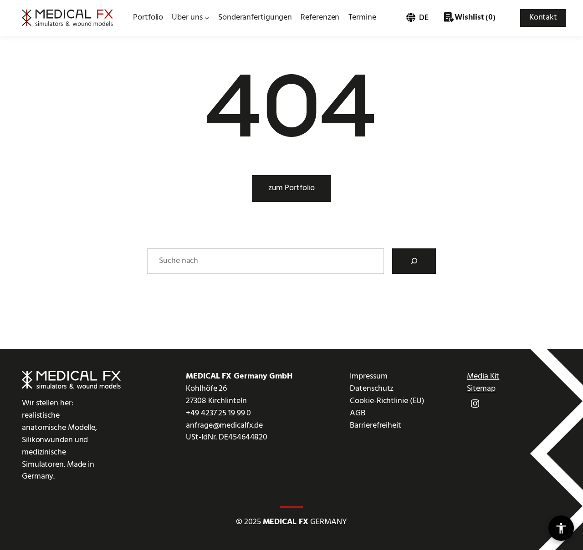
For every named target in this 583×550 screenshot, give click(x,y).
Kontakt (543, 17)
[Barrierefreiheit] (561, 528)
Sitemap (481, 388)
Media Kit (483, 376)
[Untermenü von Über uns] (207, 17)
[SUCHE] (414, 261)
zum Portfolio (291, 188)
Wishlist (469, 17)
